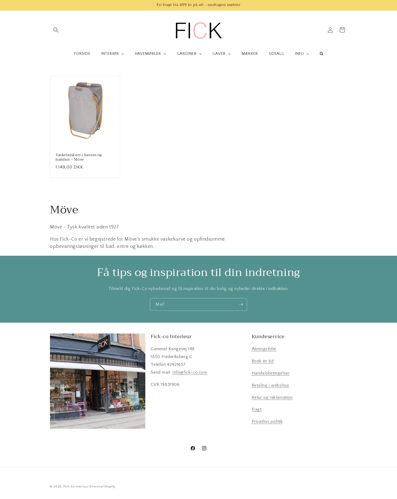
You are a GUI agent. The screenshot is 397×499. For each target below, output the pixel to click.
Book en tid (263, 361)
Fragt (257, 409)
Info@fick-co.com (189, 372)
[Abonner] (241, 304)
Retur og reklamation (272, 397)
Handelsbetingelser (271, 373)
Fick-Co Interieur (76, 486)
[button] (56, 30)
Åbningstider (264, 349)
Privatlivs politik (267, 421)
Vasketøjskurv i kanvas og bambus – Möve (79, 157)
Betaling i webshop (270, 385)
